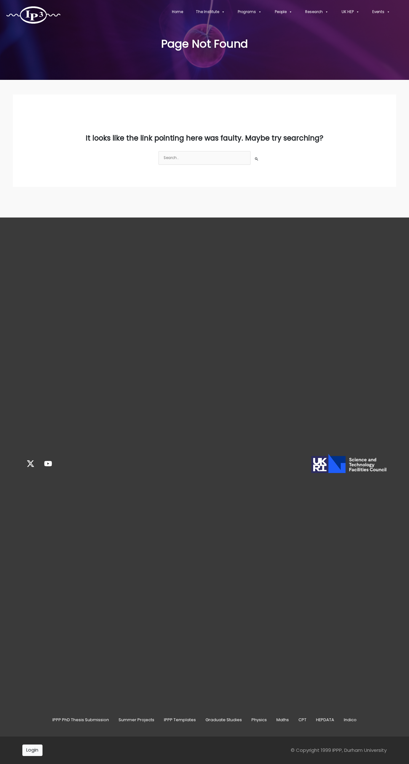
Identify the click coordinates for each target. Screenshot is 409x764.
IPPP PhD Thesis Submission (80, 719)
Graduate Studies (223, 719)
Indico (350, 719)
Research (314, 11)
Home (177, 11)
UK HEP (348, 11)
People (281, 11)
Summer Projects (136, 719)
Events (378, 11)
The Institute (207, 11)
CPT (302, 719)
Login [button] (32, 749)
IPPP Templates (180, 719)
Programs (247, 11)
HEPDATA (325, 719)
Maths (282, 719)
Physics (259, 719)
